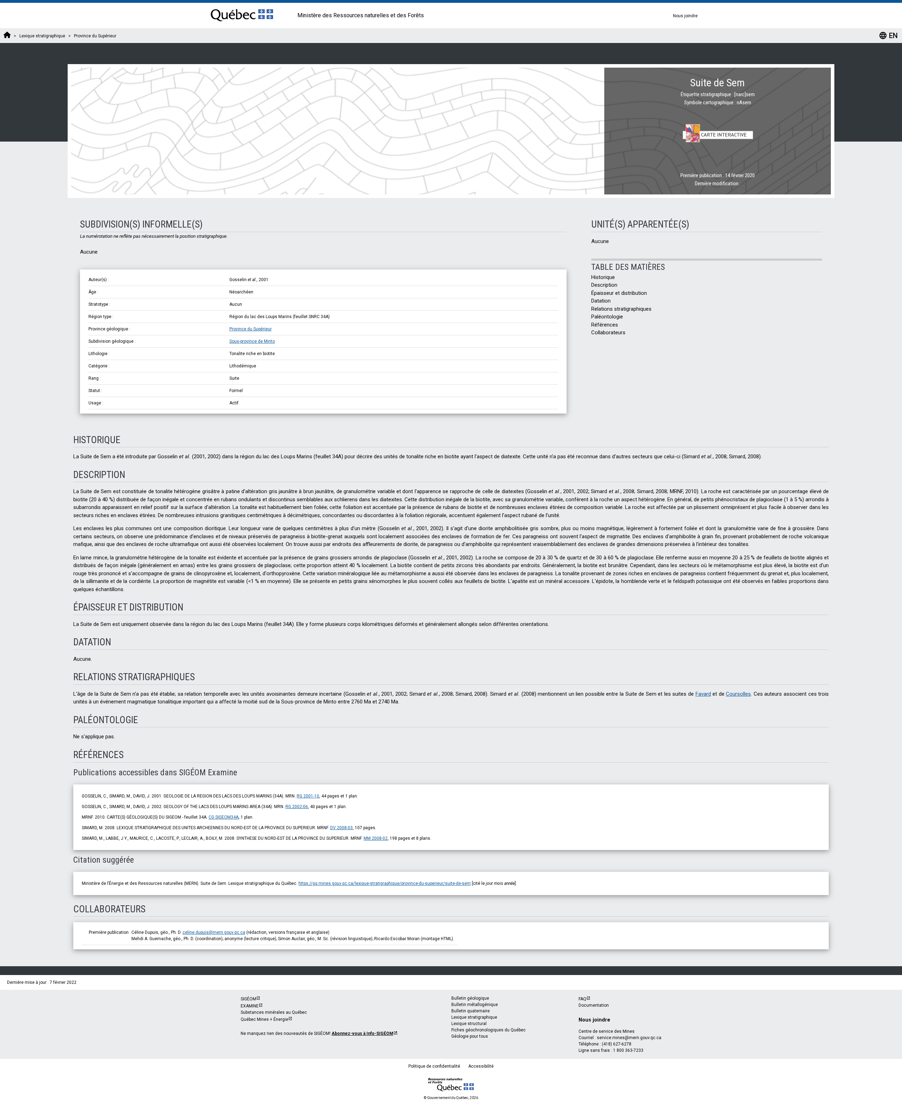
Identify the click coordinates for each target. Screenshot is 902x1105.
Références (604, 325)
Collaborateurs (608, 332)
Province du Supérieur (250, 329)
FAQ (582, 999)
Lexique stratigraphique (474, 1017)
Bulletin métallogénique (474, 1004)
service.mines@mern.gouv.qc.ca (629, 1037)
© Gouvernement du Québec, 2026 (451, 1098)
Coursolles (738, 694)
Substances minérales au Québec (274, 1012)
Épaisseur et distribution (619, 293)
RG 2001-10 (308, 796)
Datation (601, 301)
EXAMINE (250, 1006)
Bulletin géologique (470, 998)
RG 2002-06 (296, 806)
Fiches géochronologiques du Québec (488, 1030)
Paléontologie (607, 317)
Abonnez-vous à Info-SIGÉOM (362, 1033)
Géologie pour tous (469, 1036)
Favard (703, 694)
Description (604, 285)
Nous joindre (685, 15)
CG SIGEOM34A (224, 817)
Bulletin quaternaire (470, 1010)
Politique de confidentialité (434, 1066)
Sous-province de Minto (252, 341)
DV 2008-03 (341, 827)
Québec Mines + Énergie (264, 1019)
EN (888, 36)
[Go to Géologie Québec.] (7, 35)
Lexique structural (469, 1023)
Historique (603, 277)
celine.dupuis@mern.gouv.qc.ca (214, 932)
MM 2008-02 (376, 838)
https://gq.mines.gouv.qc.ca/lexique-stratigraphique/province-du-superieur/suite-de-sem (384, 883)
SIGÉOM (248, 999)
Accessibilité (481, 1066)
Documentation (594, 1005)
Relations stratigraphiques (621, 309)
